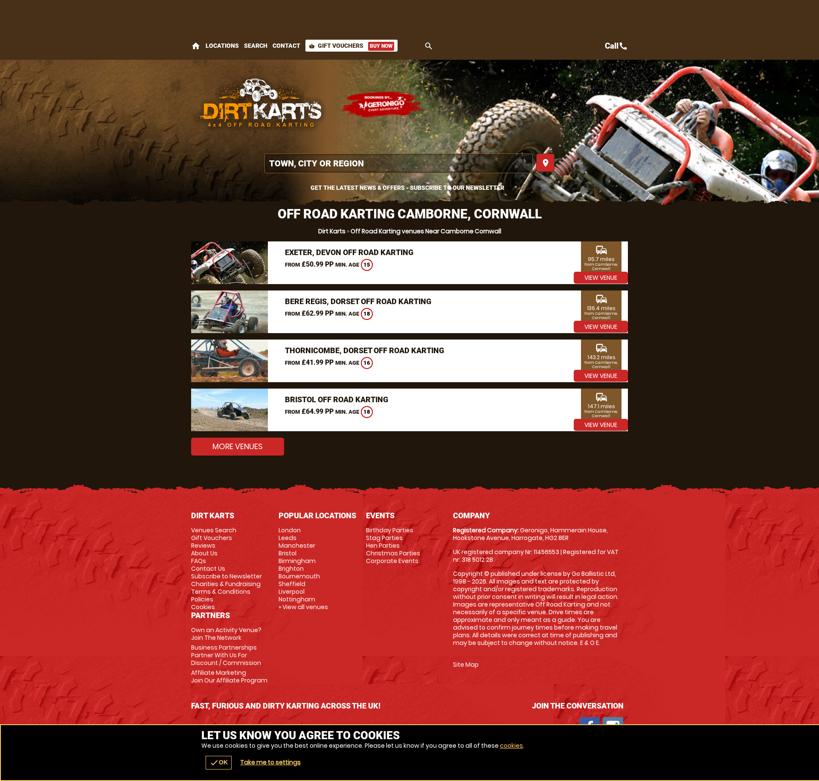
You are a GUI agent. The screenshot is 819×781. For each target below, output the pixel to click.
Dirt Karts (332, 231)
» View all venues (303, 607)
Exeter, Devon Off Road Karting (349, 252)
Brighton (291, 568)
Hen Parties (383, 545)
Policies (202, 599)
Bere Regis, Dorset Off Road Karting (358, 301)
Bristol (287, 553)
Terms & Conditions (220, 591)
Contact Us (208, 568)
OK (218, 762)
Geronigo (383, 104)
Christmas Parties (393, 553)
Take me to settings (270, 762)
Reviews (203, 545)
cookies (511, 745)
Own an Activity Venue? (226, 634)
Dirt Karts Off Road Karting (261, 104)
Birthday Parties (389, 530)
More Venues (237, 446)
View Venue (600, 277)
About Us (204, 553)
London (290, 530)
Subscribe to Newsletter (226, 576)
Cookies (203, 607)
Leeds (287, 538)
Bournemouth (299, 576)
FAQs (198, 561)
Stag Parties (384, 538)
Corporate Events (392, 561)
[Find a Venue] (398, 163)
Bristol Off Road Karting (336, 399)
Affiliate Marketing (229, 676)
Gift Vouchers (350, 45)
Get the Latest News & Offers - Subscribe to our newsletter (407, 187)
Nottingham (297, 599)
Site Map (466, 664)
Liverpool (292, 591)
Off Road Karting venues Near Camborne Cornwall (426, 231)
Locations (222, 45)
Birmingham (297, 561)
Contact (286, 45)
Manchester (297, 545)
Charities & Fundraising (226, 584)
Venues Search (213, 530)
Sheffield (292, 584)
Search (255, 45)
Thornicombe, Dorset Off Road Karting (364, 350)
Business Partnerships (226, 655)
